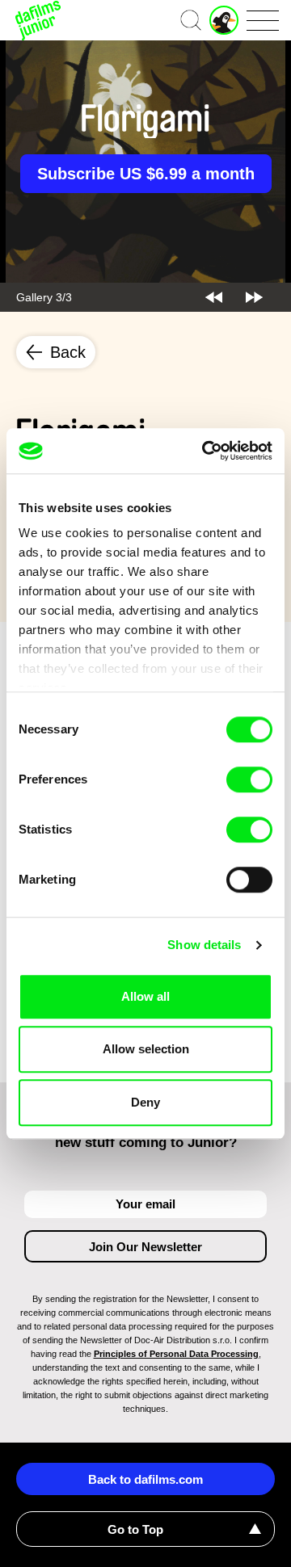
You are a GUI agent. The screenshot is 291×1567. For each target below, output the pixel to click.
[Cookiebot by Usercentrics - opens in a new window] (205, 450)
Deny (145, 1102)
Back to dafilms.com (145, 1479)
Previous (213, 297)
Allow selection (146, 1049)
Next (254, 297)
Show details (204, 945)
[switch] (249, 779)
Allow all (145, 996)
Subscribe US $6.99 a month (146, 174)
